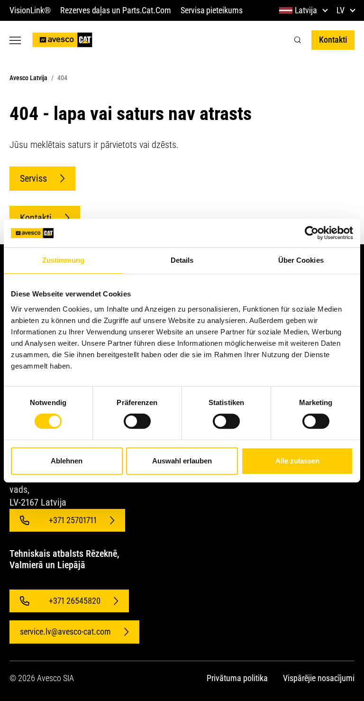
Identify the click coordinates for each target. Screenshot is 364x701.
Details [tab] (182, 260)
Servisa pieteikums (212, 10)
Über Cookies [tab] (301, 260)
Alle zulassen (297, 461)
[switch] (137, 421)
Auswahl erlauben (182, 461)
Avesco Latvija (28, 78)
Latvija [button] (306, 10)
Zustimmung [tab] (63, 260)
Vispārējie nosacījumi (319, 678)
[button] (297, 40)
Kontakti (333, 40)
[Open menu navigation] (15, 40)
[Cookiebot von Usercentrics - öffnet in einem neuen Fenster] (311, 233)
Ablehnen (66, 461)
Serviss (33, 178)
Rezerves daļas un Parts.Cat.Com (115, 10)
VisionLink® (30, 10)
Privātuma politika (237, 678)
